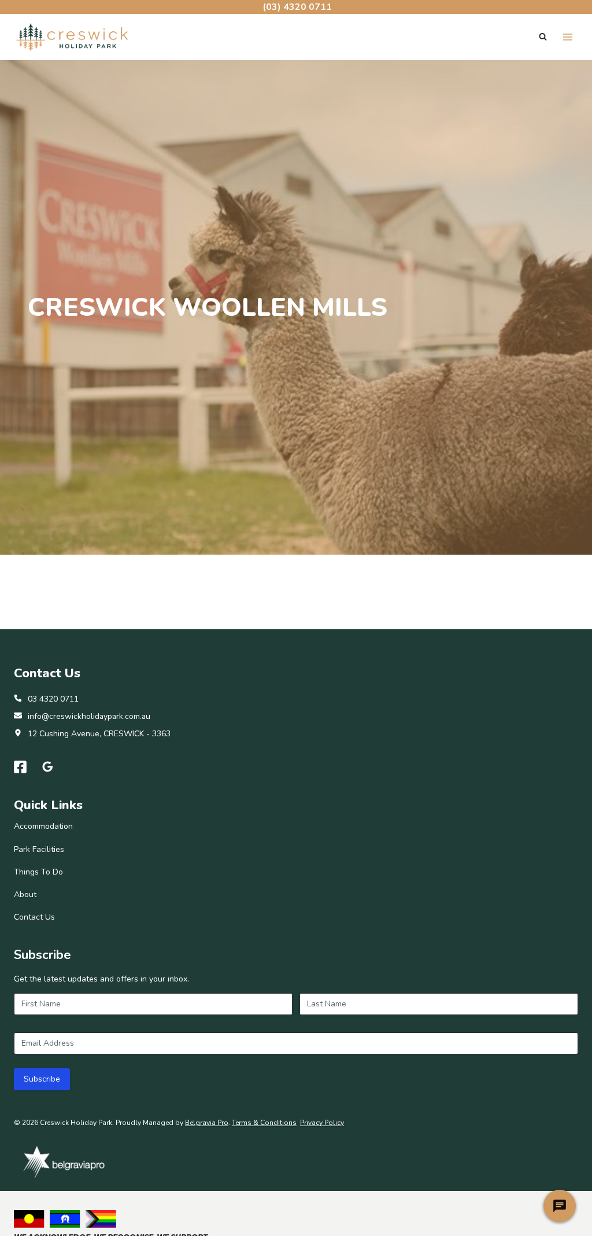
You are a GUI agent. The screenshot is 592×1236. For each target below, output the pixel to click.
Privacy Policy (322, 1122)
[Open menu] (567, 37)
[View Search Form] (543, 37)
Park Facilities (39, 849)
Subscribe (42, 1078)
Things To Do (38, 871)
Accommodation (43, 826)
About (25, 894)
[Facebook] (20, 767)
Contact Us (34, 917)
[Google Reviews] (48, 767)
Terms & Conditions (264, 1122)
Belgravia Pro (206, 1122)
